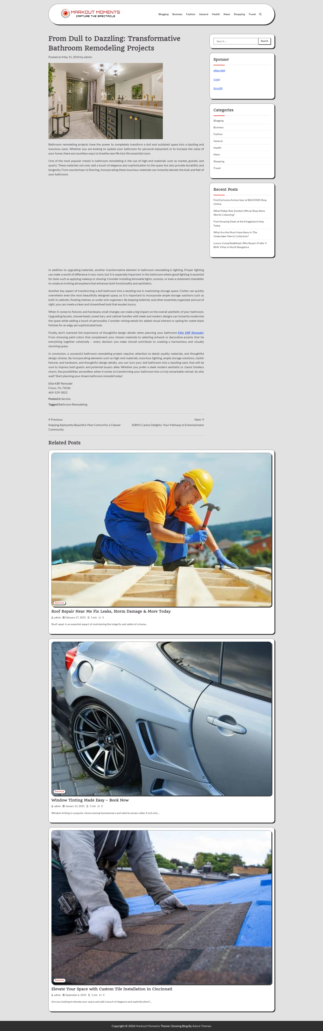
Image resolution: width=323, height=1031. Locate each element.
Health (216, 14)
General (203, 14)
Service (65, 398)
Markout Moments (148, 1026)
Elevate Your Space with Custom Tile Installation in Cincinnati (111, 989)
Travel (252, 14)
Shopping (239, 14)
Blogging (164, 14)
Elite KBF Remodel (190, 332)
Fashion (190, 14)
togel (216, 79)
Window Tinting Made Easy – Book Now (90, 800)
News (227, 14)
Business (177, 14)
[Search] (260, 14)
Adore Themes (201, 1026)
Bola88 (218, 88)
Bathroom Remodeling (72, 404)
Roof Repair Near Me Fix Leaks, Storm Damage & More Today (110, 611)
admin (88, 57)
